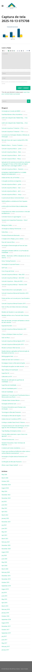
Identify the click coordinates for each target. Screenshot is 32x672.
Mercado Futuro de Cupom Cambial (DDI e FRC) (15, 140)
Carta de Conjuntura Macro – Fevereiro (12, 169)
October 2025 (5, 481)
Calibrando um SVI (7, 376)
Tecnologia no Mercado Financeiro (11, 412)
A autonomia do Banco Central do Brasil (13, 198)
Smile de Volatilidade (7, 392)
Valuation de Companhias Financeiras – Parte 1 (15, 220)
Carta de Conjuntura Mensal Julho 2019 (13, 344)
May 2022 (4, 508)
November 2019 (6, 579)
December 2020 (6, 545)
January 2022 (5, 518)
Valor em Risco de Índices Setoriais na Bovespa (15, 307)
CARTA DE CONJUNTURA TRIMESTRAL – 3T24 (14, 123)
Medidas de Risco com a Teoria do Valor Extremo (15, 315)
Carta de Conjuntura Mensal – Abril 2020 (13, 278)
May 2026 (4, 474)
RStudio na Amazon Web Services (11, 348)
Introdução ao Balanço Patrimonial (11, 228)
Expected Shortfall (7, 326)
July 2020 (4, 555)
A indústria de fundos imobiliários (11, 448)
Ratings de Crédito (7, 225)
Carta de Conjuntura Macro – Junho (12, 148)
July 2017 (4, 636)
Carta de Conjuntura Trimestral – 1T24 (12, 131)
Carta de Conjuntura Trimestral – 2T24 (12, 128)
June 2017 (4, 640)
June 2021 (4, 528)
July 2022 (4, 501)
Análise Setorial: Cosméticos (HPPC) (11, 419)
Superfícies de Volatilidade (9, 385)
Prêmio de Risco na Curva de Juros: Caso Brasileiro (16, 298)
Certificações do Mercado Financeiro (12, 462)
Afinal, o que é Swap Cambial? (10, 465)
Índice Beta (5, 232)
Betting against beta (7, 356)
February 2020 (6, 572)
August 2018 (5, 623)
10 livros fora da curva (8, 439)
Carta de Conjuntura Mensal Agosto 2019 (13, 341)
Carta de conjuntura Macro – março (11, 194)
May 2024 (4, 491)
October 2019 (5, 582)
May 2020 (4, 562)
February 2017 (6, 646)
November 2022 (6, 498)
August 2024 (5, 488)
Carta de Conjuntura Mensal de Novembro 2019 (15, 293)
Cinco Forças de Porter (8, 271)
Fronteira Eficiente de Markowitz (11, 235)
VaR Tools (4, 268)
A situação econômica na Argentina (11, 181)
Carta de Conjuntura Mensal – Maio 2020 (13, 274)
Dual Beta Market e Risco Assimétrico (12, 114)
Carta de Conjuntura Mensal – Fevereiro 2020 (14, 284)
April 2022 (4, 511)
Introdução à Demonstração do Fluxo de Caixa (14, 245)
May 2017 (4, 643)
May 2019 (4, 599)
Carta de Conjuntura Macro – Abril (11, 155)
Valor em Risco (6, 337)
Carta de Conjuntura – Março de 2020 (12, 281)
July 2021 (4, 525)
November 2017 (6, 626)
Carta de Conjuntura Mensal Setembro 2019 (14, 329)
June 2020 (4, 559)
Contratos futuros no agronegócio (11, 217)
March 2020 (5, 569)
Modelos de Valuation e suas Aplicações (13, 312)
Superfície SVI (5, 373)
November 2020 (6, 549)
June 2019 (4, 596)
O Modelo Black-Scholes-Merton (11, 400)
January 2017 (5, 650)
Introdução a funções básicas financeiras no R (14, 456)
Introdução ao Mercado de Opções (11, 415)
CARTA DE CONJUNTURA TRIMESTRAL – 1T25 (14, 118)
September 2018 (6, 619)
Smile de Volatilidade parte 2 (9, 388)
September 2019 (6, 586)
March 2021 (5, 538)
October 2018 (5, 616)
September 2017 (6, 633)
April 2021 (4, 535)
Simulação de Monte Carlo (9, 404)
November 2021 (6, 522)
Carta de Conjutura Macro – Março (11, 159)
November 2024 (6, 484)
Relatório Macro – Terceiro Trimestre (12, 145)
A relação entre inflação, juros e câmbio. (13, 239)
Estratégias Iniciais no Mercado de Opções (13, 363)
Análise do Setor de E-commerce (10, 359)
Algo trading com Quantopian (10, 370)
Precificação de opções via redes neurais (13, 366)
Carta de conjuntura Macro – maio (11, 188)
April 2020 (4, 565)
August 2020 (5, 552)
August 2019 (5, 589)
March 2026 (5, 478)
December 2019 (6, 575)
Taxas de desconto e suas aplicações (12, 290)
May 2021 (4, 532)
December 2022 (6, 495)
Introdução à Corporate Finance (10, 264)
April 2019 (4, 602)
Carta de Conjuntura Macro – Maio (11, 152)
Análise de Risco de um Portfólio (10, 177)
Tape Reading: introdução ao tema (11, 431)
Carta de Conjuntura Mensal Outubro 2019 (14, 303)
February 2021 (6, 542)
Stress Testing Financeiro (9, 261)
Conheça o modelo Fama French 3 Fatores (13, 422)
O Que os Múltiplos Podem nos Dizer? (12, 334)
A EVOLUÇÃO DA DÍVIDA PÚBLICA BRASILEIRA (14, 206)
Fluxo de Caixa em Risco (8, 242)
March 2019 (5, 606)
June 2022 (4, 505)
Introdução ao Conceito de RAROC (11, 111)
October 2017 (5, 629)
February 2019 (6, 609)
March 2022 (5, 515)
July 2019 (4, 592)
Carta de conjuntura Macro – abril (11, 191)
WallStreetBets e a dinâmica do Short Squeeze (14, 201)
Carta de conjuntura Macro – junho (11, 184)
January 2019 (5, 613)
